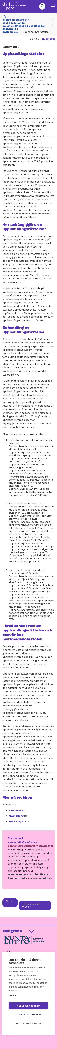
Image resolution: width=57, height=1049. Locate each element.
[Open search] (42, 6)
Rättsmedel (10, 31)
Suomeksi (48, 38)
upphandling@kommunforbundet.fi (30, 845)
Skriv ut (9, 903)
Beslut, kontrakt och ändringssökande (15, 21)
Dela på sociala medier (31, 905)
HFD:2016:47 (18, 810)
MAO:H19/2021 (19, 821)
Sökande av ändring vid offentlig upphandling (23, 27)
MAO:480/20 (18, 815)
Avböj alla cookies (28, 1014)
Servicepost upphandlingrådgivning (22, 839)
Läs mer (12, 995)
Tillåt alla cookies (28, 1006)
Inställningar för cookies (28, 1024)
